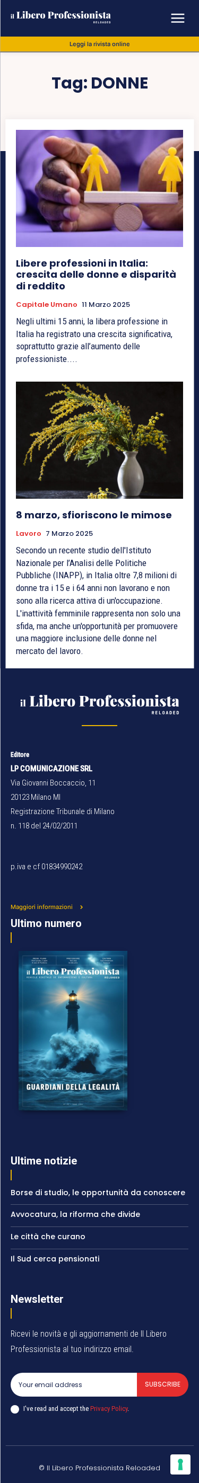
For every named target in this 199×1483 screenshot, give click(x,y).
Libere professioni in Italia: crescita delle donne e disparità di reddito (96, 275)
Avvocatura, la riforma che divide (75, 1214)
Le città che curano (48, 1236)
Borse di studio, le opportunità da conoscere (98, 1192)
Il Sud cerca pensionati (55, 1259)
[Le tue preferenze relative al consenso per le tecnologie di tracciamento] (180, 1464)
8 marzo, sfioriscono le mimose (94, 515)
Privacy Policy (108, 1409)
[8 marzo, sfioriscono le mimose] (99, 440)
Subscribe (162, 1384)
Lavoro (28, 533)
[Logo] (89, 17)
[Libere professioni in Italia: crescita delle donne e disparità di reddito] (99, 188)
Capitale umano (46, 305)
